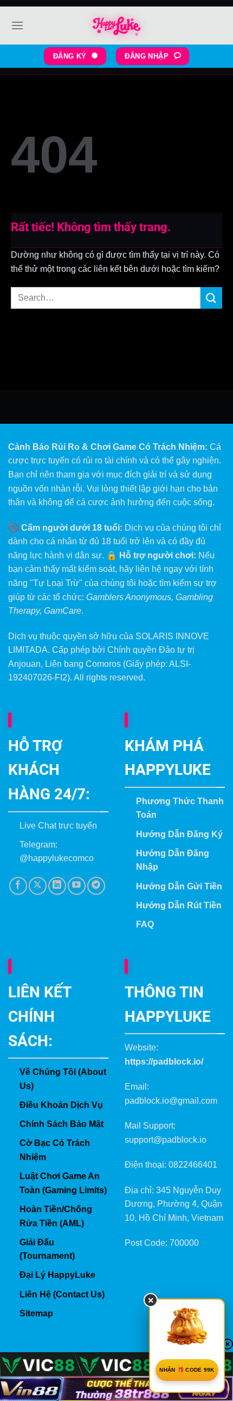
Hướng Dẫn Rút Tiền (179, 905)
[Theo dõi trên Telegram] (96, 886)
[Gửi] (211, 297)
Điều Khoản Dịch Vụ (61, 1105)
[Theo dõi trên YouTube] (77, 886)
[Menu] (17, 25)
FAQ (145, 924)
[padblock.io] (116, 25)
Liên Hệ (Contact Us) (62, 1294)
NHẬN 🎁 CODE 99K (187, 1370)
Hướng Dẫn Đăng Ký (179, 834)
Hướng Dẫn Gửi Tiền (179, 886)
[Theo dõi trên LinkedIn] (57, 886)
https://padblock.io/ (164, 1061)
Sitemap (36, 1313)
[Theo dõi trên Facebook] (18, 886)
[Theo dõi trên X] (38, 886)
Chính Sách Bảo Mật (61, 1124)
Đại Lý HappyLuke (57, 1274)
